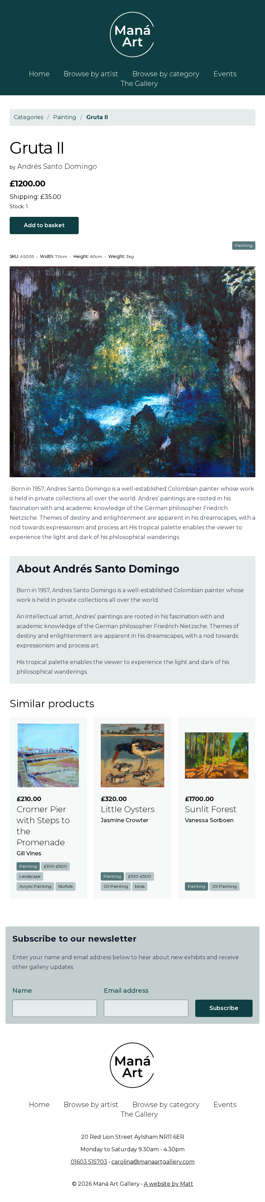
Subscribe (223, 1008)
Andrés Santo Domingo (57, 166)
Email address (126, 990)
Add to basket (44, 225)
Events (225, 74)
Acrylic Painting (35, 886)
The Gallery (139, 83)
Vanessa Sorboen (209, 820)
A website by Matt (168, 1184)
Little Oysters (128, 809)
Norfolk (65, 886)
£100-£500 (55, 866)
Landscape (29, 876)
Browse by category (165, 74)
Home (39, 74)
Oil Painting (116, 886)
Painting (244, 245)
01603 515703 (89, 1161)
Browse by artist (90, 74)
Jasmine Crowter (124, 820)
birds (140, 886)
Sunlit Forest (211, 809)
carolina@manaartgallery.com (153, 1161)
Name (22, 990)
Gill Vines (29, 853)
